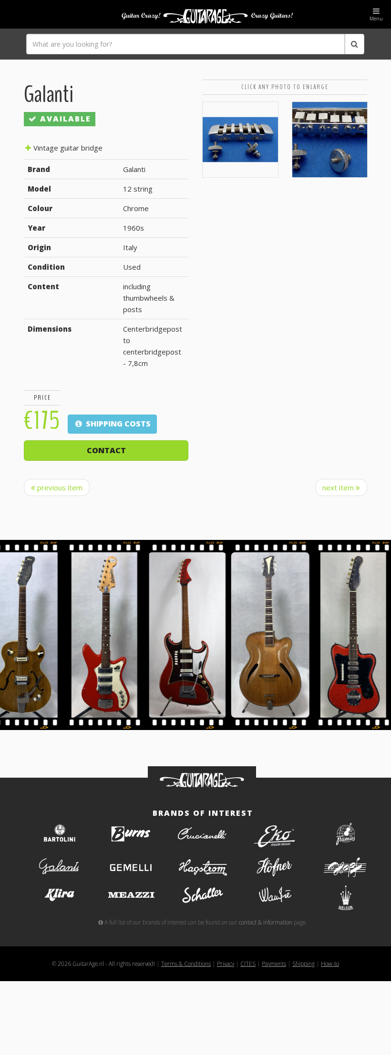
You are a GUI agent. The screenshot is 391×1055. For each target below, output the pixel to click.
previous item (58, 487)
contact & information (265, 922)
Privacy (225, 963)
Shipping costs (117, 423)
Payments (274, 963)
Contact (106, 450)
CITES (248, 963)
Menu (376, 18)
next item (339, 487)
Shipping (303, 963)
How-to (330, 963)
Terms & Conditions (186, 963)
